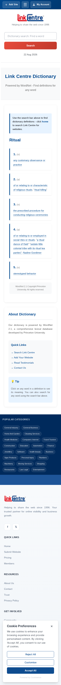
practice (17, 164)
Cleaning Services (32, 434)
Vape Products (10, 458)
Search (30, 45)
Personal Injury (28, 458)
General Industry (11, 428)
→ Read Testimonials (22, 362)
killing (43, 189)
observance (36, 160)
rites (22, 239)
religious (20, 189)
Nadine (27, 252)
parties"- (17, 252)
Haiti (25, 244)
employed (38, 235)
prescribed (23, 210)
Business (49, 452)
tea (43, 248)
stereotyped (19, 273)
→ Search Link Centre (23, 352)
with (30, 248)
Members (9, 563)
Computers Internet (30, 440)
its (34, 248)
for (42, 210)
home (45, 121)
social (16, 239)
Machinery (8, 464)
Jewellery (8, 452)
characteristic (40, 185)
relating (23, 185)
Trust (6, 594)
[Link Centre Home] (30, 17)
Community (10, 620)
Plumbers (43, 458)
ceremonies (41, 214)
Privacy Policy (11, 600)
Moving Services (25, 464)
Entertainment (38, 470)
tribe (24, 248)
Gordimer (36, 252)
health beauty (35, 452)
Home (7, 546)
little (40, 244)
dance (16, 244)
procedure (34, 210)
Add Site (13, 4)
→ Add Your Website (22, 357)
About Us (9, 583)
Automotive (37, 446)
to (29, 185)
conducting (19, 214)
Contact (8, 589)
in (45, 235)
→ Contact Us (18, 367)
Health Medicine (10, 440)
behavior (31, 273)
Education (24, 446)
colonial (17, 248)
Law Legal (24, 470)
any (15, 160)
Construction (9, 446)
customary (23, 160)
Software (21, 452)
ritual (37, 189)
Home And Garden (12, 434)
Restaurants (9, 470)
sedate (34, 244)
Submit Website (12, 552)
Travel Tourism (50, 440)
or (44, 160)
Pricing (7, 557)
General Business (30, 428)
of (14, 185)
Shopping (41, 464)
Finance (50, 446)
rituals (29, 189)
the (15, 210)
